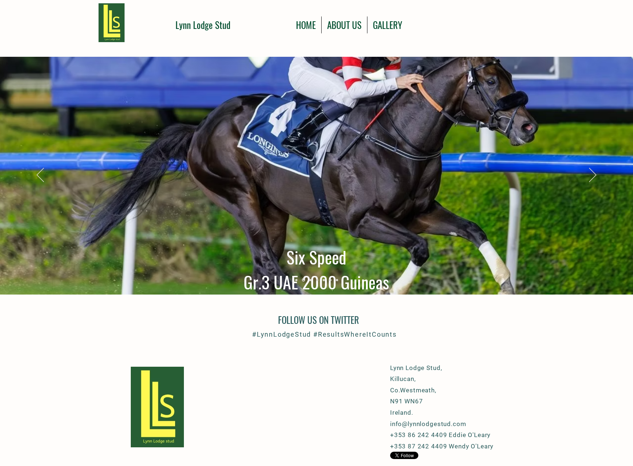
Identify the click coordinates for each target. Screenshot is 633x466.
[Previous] (40, 175)
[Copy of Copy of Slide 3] (303, 280)
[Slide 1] (330, 280)
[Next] (592, 175)
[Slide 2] (324, 280)
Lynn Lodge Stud (202, 25)
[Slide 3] (337, 280)
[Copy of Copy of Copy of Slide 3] (310, 280)
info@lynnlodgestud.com (428, 424)
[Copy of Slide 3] (296, 280)
